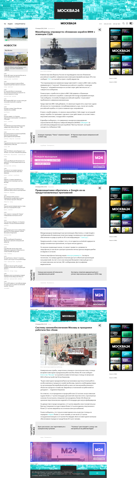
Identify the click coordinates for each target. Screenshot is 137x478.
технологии (7, 104)
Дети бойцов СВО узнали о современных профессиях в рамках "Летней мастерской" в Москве (14, 198)
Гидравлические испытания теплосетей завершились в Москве (15, 143)
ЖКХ (9, 146)
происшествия (7, 79)
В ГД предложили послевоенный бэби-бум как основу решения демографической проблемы (15, 135)
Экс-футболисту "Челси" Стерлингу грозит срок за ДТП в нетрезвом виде (15, 258)
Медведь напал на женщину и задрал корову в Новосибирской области (14, 276)
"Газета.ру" (84, 237)
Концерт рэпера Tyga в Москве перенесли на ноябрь (13, 109)
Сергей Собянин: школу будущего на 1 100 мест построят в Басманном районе (15, 68)
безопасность (50, 145)
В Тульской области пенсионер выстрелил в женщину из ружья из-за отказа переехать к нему (14, 92)
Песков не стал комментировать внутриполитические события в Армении (13, 171)
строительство (21, 154)
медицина (12, 192)
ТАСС (49, 79)
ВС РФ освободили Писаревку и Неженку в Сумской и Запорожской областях (14, 240)
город (5, 86)
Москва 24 (68, 23)
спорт (13, 129)
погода (11, 271)
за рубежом (15, 79)
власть (5, 121)
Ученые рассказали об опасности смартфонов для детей (50, 273)
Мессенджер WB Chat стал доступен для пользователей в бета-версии (15, 101)
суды (5, 253)
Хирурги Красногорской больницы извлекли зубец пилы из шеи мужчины (15, 189)
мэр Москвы (7, 154)
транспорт (10, 86)
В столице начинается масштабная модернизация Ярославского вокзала (14, 84)
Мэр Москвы (8, 50)
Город (49, 324)
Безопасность (51, 28)
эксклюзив (17, 138)
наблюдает (84, 123)
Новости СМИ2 (34, 172)
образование (14, 154)
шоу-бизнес (7, 112)
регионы (14, 96)
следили (51, 414)
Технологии (51, 187)
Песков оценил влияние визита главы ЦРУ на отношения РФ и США (14, 206)
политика (10, 121)
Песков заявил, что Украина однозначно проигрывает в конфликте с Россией (15, 118)
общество (11, 138)
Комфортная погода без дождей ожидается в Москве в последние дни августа (14, 267)
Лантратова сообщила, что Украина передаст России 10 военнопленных (14, 222)
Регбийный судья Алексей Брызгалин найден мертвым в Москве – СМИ (14, 126)
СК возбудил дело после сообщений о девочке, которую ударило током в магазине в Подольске (14, 231)
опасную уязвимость (74, 255)
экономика (6, 288)
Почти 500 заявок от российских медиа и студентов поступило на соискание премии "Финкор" (15, 284)
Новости (10, 45)
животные (6, 278)
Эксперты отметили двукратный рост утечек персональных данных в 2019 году (86, 273)
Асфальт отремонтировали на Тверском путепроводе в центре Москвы (13, 181)
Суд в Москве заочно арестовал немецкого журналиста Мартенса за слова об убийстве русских (14, 250)
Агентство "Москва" (47, 375)
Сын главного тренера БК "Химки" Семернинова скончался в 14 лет (13, 214)
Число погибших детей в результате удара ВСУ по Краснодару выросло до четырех (14, 162)
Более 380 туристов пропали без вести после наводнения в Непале (15, 76)
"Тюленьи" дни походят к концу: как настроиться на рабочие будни (84, 428)
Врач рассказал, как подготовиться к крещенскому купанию (51, 428)
